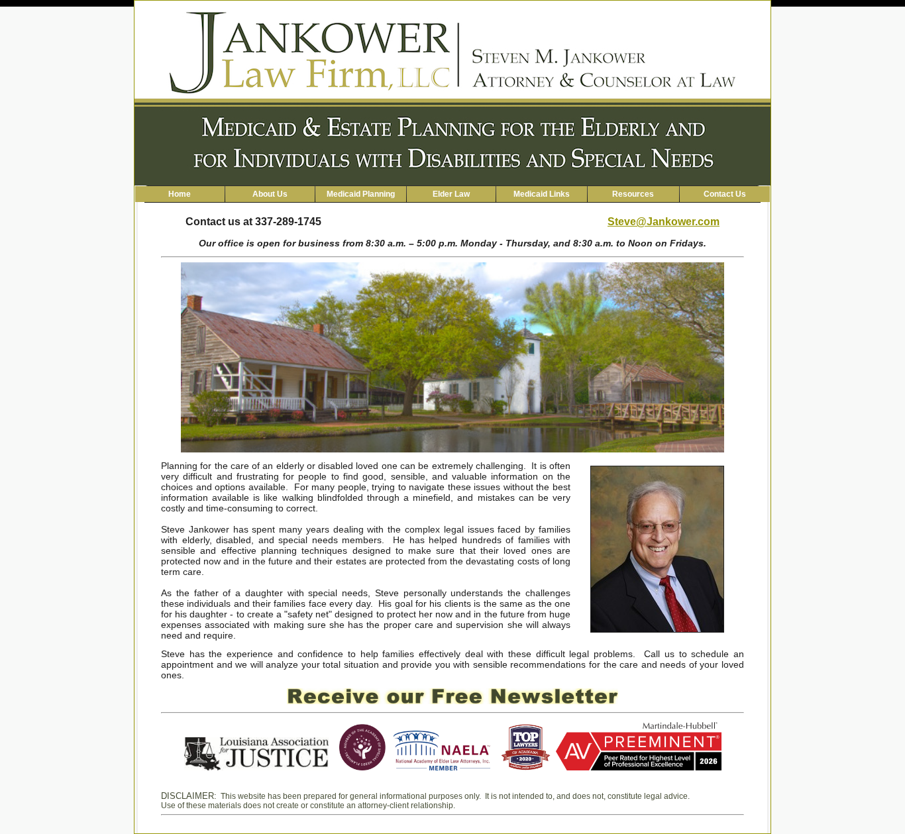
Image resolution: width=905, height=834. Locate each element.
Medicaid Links (541, 194)
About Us (270, 194)
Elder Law (451, 194)
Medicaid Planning (361, 194)
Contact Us (725, 194)
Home (179, 194)
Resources (633, 194)
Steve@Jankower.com (663, 221)
